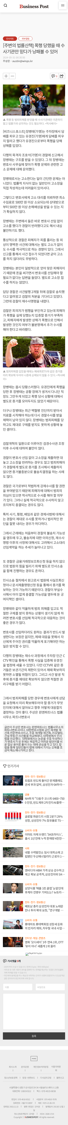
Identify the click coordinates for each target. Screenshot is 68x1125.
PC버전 (34, 1059)
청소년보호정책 (10, 1077)
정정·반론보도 (28, 1077)
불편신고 (60, 1077)
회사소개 (13, 1066)
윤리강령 (25, 1066)
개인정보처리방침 (40, 1066)
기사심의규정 (45, 1077)
